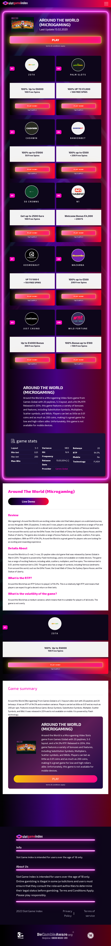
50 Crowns (31, 201)
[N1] (78, 192)
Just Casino (31, 328)
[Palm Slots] (78, 64)
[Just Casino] (31, 318)
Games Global (62, 469)
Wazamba (78, 265)
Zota (31, 74)
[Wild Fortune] (78, 319)
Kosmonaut (32, 265)
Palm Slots (78, 74)
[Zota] (31, 65)
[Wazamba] (78, 255)
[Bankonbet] (78, 128)
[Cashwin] (31, 128)
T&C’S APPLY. (32, 110)
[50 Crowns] (31, 192)
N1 (78, 201)
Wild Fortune (78, 328)
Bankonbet (78, 138)
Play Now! (32, 106)
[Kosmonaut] (31, 255)
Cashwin (31, 138)
